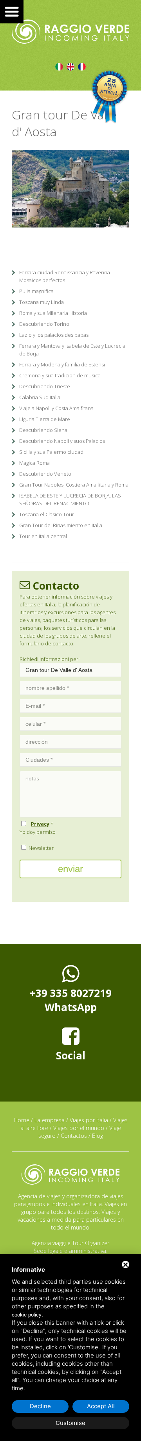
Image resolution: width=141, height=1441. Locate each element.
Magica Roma (34, 462)
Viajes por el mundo (78, 1128)
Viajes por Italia (89, 1120)
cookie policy (27, 1315)
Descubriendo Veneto (45, 473)
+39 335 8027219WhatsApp (71, 1000)
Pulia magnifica (36, 291)
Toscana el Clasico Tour (46, 514)
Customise (70, 1423)
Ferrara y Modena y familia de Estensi (62, 364)
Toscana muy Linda (41, 302)
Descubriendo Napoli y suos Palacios (62, 440)
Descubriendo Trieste (44, 386)
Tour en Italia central (43, 536)
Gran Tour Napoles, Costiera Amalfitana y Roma (73, 484)
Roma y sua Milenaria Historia (53, 312)
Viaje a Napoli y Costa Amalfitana (56, 408)
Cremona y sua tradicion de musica (60, 375)
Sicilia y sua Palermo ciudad (51, 451)
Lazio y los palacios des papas (54, 334)
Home (21, 1120)
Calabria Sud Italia (39, 397)
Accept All (101, 1406)
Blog (97, 1135)
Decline (40, 1406)
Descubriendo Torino (44, 323)
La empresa (49, 1120)
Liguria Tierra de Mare (44, 419)
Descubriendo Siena (43, 430)
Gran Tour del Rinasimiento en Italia (60, 525)
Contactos (74, 1135)
